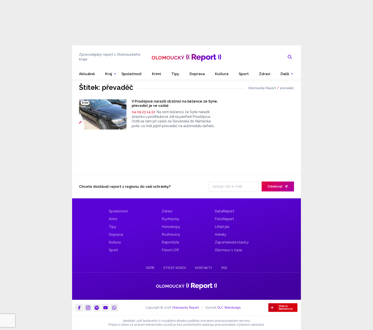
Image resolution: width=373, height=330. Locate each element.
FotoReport (224, 219)
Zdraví (167, 211)
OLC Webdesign (229, 307)
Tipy (112, 227)
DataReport (224, 211)
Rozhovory (171, 234)
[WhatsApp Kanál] (114, 307)
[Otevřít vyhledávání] (290, 57)
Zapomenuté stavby (232, 242)
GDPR (150, 268)
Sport (113, 250)
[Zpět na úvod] (186, 57)
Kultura (115, 242)
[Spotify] (96, 307)
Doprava (116, 234)
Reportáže (170, 242)
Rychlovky (170, 219)
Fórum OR (170, 250)
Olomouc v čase (228, 250)
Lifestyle (222, 227)
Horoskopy (171, 227)
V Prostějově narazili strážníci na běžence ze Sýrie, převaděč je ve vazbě (175, 103)
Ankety (220, 234)
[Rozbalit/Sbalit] (115, 74)
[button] (287, 73)
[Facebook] (79, 307)
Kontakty (203, 268)
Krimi (113, 219)
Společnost (118, 211)
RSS (224, 268)
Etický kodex (175, 268)
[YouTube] (105, 307)
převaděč (287, 88)
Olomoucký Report (262, 88)
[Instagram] (88, 307)
